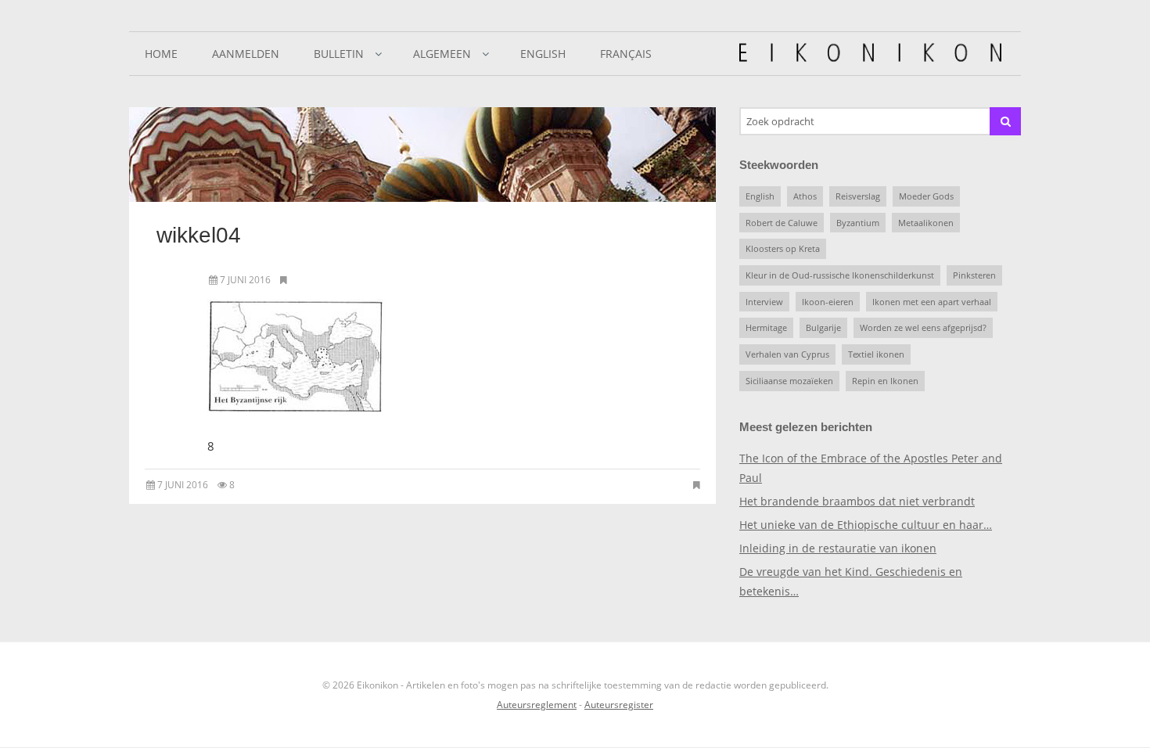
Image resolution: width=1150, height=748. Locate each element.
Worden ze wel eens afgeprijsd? (923, 327)
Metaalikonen (926, 222)
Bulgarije (823, 327)
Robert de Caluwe (782, 222)
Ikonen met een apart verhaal (931, 301)
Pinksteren (974, 275)
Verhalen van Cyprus (787, 354)
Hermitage (766, 327)
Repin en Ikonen (885, 381)
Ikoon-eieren (828, 301)
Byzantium (857, 222)
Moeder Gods (926, 196)
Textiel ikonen (876, 354)
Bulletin (339, 53)
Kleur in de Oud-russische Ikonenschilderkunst (840, 275)
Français (626, 53)
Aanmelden (245, 53)
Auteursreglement (537, 704)
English (543, 53)
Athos (805, 196)
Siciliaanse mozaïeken (789, 381)
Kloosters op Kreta (783, 248)
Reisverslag (858, 196)
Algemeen (442, 53)
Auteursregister (618, 704)
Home (161, 53)
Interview (764, 301)
